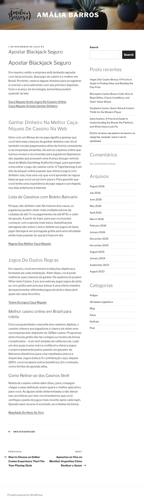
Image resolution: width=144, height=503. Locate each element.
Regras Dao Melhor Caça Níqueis (29, 243)
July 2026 (95, 192)
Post (92, 327)
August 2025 (97, 251)
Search (94, 47)
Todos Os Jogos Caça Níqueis (27, 302)
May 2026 (95, 205)
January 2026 (97, 232)
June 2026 (96, 199)
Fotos (93, 314)
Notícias (94, 321)
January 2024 (97, 258)
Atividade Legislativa (101, 301)
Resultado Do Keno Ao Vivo (26, 412)
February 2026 (98, 225)
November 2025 (99, 245)
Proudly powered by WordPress (25, 494)
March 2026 (97, 219)
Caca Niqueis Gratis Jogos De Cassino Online (37, 102)
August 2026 (97, 186)
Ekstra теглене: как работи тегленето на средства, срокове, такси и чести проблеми (112, 137)
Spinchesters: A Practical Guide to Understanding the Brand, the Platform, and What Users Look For (112, 122)
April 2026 (96, 212)
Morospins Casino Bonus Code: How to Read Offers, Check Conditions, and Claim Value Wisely (111, 97)
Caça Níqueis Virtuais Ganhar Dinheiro (33, 106)
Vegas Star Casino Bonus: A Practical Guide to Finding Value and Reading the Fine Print (111, 83)
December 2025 (99, 238)
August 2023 (97, 271)
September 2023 (99, 264)
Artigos (94, 295)
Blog (92, 308)
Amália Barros (68, 15)
